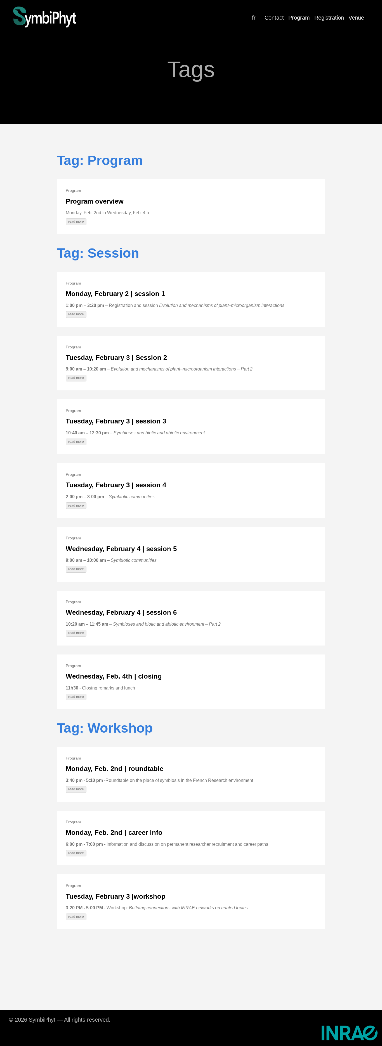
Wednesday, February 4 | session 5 (121, 549)
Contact (274, 18)
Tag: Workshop (105, 728)
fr (254, 18)
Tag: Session (98, 253)
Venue (356, 18)
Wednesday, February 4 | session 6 (121, 612)
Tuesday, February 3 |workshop (116, 896)
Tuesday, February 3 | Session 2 (116, 357)
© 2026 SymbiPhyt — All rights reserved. (59, 1020)
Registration (329, 18)
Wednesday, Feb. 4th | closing (114, 676)
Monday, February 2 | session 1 (115, 293)
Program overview (95, 201)
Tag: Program (100, 160)
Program (299, 18)
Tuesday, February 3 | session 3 (116, 421)
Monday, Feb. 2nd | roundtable (114, 768)
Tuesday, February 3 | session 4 (116, 485)
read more (76, 221)
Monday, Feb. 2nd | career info (114, 832)
